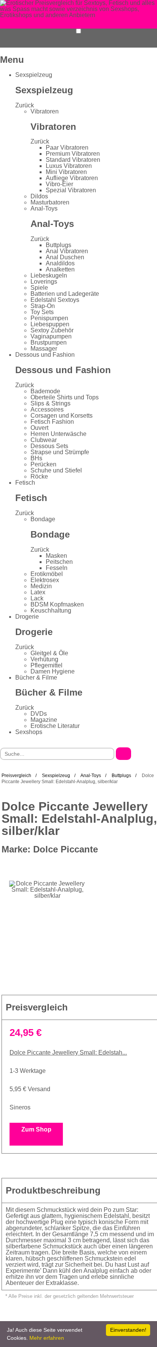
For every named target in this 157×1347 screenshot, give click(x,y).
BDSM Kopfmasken (57, 604)
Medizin (41, 586)
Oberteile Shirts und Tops (64, 397)
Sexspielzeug (33, 75)
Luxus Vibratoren (69, 166)
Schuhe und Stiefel (56, 470)
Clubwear (43, 440)
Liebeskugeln (48, 275)
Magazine (43, 720)
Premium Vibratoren (73, 153)
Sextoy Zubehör (52, 330)
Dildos (39, 196)
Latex (37, 592)
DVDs (38, 713)
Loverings (43, 281)
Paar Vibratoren (67, 147)
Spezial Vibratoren (71, 190)
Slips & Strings (50, 403)
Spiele (39, 287)
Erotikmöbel (46, 574)
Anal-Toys (44, 208)
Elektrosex (44, 580)
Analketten (60, 269)
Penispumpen (49, 318)
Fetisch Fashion (52, 421)
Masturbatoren (49, 202)
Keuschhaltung (50, 610)
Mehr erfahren (46, 1338)
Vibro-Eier (59, 184)
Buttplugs (58, 245)
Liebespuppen (49, 324)
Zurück (24, 105)
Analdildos (60, 263)
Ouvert (39, 428)
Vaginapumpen (51, 336)
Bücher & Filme (36, 677)
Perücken (43, 464)
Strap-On (42, 306)
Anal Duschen (65, 257)
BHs (36, 458)
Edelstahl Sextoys (54, 300)
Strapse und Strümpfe (59, 452)
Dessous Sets (49, 446)
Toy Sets (42, 312)
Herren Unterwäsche (58, 434)
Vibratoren (44, 111)
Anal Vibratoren (67, 251)
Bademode (45, 391)
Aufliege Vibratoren (72, 178)
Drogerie (27, 616)
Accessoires (47, 409)
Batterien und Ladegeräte (64, 293)
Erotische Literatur (55, 726)
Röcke (39, 476)
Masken (56, 555)
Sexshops (28, 732)
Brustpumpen (48, 342)
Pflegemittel (46, 665)
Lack (36, 598)
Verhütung (44, 659)
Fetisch (25, 482)
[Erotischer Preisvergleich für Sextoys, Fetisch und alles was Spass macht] (78, 8)
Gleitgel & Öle (49, 653)
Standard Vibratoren (73, 159)
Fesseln (56, 568)
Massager (43, 348)
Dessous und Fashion (45, 354)
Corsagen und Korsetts (61, 415)
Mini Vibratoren (66, 172)
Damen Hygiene (52, 671)
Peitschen (59, 562)
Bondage (42, 519)
